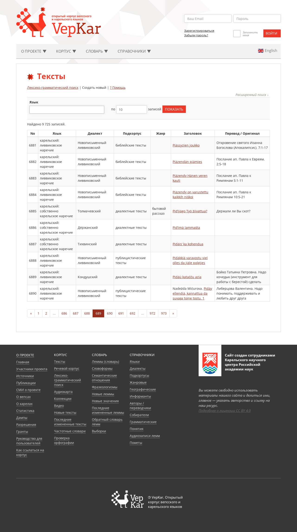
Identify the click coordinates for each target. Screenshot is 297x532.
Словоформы (102, 368)
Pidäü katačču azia (187, 277)
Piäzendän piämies (187, 161)
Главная (22, 362)
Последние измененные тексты (70, 421)
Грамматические (143, 422)
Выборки (99, 431)
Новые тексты (65, 412)
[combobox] (66, 110)
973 (164, 313)
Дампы (21, 417)
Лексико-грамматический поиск (52, 87)
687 (75, 313)
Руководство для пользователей (29, 440)
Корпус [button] (64, 51)
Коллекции (62, 398)
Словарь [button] (95, 51)
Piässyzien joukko (186, 145)
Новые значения (105, 401)
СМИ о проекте (28, 390)
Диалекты (137, 368)
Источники (25, 376)
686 (64, 313)
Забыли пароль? (196, 35)
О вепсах (23, 397)
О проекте (25, 355)
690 (110, 313)
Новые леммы (103, 394)
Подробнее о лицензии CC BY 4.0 (225, 410)
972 (152, 313)
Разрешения (26, 424)
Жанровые (138, 382)
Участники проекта (31, 369)
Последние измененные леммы (108, 410)
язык (33, 102)
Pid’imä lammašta (186, 227)
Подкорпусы (139, 375)
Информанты (140, 396)
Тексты (59, 361)
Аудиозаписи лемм (145, 435)
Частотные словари (70, 431)
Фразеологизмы (104, 387)
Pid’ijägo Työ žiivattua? (190, 211)
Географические (143, 389)
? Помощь (118, 87)
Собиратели (139, 415)
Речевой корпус (66, 368)
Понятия (136, 429)
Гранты (22, 431)
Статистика (25, 410)
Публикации (26, 383)
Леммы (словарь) (105, 361)
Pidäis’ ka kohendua (188, 244)
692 (132, 313)
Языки (135, 361)
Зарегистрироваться (199, 31)
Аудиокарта (63, 391)
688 (87, 313)
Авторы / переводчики (140, 405)
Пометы (136, 442)
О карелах (24, 403)
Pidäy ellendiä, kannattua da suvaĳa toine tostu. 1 (192, 293)
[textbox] (33, 109)
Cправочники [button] (132, 51)
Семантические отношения (104, 377)
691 (121, 313)
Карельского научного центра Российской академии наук (245, 364)
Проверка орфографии (64, 440)
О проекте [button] (31, 51)
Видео (59, 405)
